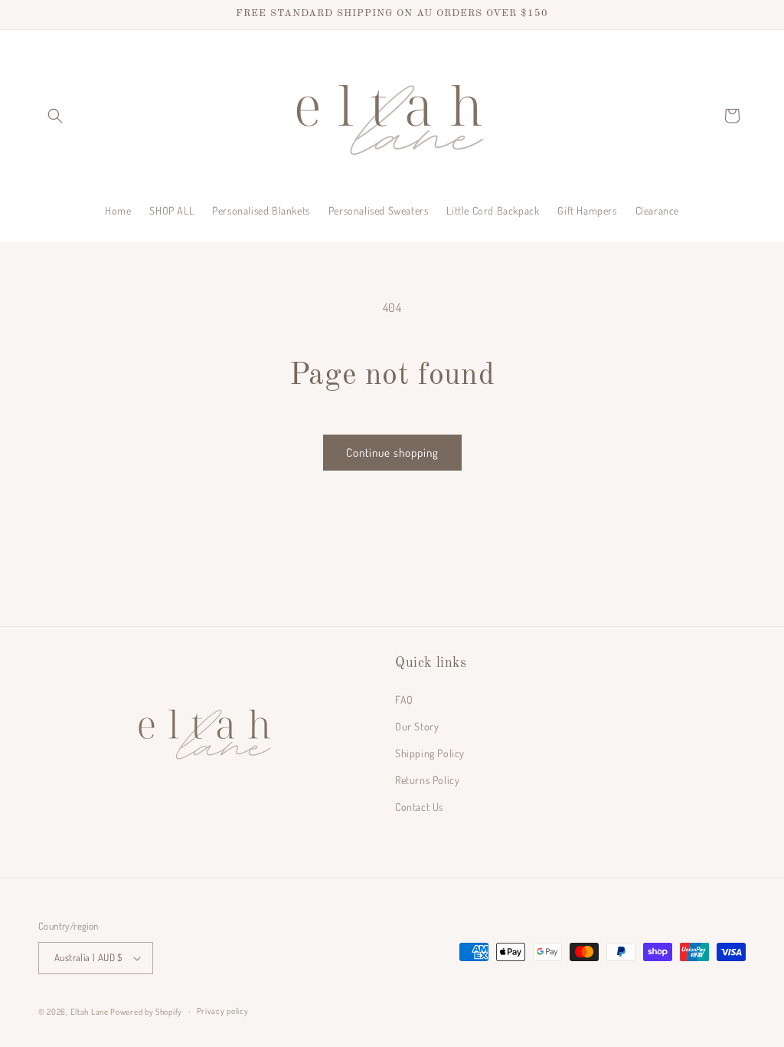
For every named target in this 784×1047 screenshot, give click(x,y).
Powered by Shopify (146, 1011)
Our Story (417, 726)
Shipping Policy (430, 753)
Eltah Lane (89, 1011)
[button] (55, 116)
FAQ (404, 699)
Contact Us (419, 806)
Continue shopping (392, 452)
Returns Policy (427, 779)
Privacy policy (223, 1011)
